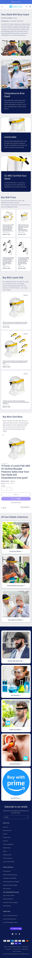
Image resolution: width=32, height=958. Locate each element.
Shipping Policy (7, 854)
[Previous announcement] (1, 2)
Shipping (3, 483)
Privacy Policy (6, 837)
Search (5, 851)
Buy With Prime (15, 798)
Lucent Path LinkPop (8, 861)
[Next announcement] (30, 2)
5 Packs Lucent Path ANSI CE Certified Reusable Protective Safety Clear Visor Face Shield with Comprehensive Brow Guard (15, 362)
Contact (5, 834)
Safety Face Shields (15, 729)
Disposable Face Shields (15, 620)
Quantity (3, 486)
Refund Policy (6, 847)
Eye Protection (15, 695)
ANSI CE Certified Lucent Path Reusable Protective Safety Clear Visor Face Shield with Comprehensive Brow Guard (15, 323)
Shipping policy (25, 949)
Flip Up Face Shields (15, 551)
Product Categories (8, 844)
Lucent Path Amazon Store (10, 915)
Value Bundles (7, 905)
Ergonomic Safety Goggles (10, 885)
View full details (25, 507)
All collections (6, 871)
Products (5, 841)
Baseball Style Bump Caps (15, 661)
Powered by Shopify (16, 946)
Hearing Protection (15, 764)
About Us (5, 827)
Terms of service (16, 949)
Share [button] (4, 507)
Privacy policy (8, 949)
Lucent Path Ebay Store (9, 919)
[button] (2, 6)
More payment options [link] (16, 502)
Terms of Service (7, 858)
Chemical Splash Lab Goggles (11, 881)
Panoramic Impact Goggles (10, 902)
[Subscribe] (27, 817)
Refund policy (25, 946)
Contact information (17, 951)
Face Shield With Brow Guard (15, 585)
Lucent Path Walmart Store (10, 922)
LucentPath (9, 946)
